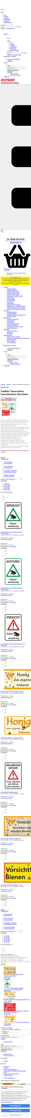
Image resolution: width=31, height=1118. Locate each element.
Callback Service (8, 1075)
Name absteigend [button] (8, 467)
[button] (10, 56)
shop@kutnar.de (15, 242)
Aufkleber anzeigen (12, 312)
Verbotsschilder (11, 299)
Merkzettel (6, 76)
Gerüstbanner (10, 322)
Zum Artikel (4, 548)
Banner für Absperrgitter (13, 323)
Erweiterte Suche (10, 28)
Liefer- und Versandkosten (10, 1069)
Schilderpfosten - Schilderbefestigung (16, 306)
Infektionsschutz (8, 22)
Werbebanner (7, 19)
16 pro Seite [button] (7, 485)
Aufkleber (6, 18)
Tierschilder (10, 302)
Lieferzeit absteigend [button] (9, 476)
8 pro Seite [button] (6, 483)
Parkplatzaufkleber (11, 313)
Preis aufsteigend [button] (8, 462)
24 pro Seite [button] (7, 486)
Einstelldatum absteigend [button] (10, 472)
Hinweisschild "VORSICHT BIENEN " (11, 838)
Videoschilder (10, 303)
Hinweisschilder (11, 300)
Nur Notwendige (15, 1110)
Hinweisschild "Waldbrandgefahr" (9, 792)
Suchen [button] (6, 34)
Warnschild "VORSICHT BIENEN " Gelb (11, 885)
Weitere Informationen (15, 1115)
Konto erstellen (14, 73)
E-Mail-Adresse (5, 1046)
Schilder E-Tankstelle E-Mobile (15, 296)
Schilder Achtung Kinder (13, 293)
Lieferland (9, 59)
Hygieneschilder (11, 341)
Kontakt (6, 1068)
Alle (5, 15)
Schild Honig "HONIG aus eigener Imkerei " (12, 737)
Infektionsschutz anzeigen (13, 336)
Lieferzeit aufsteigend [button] (9, 475)
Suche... (19, 26)
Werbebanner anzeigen (12, 319)
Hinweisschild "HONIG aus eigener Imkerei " (12, 691)
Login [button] (5, 62)
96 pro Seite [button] (7, 489)
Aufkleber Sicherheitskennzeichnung (16, 315)
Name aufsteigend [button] (8, 466)
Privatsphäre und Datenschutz (11, 1073)
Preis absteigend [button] (8, 463)
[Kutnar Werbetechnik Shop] (10, 83)
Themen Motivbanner (12, 325)
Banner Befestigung (12, 328)
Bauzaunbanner (11, 320)
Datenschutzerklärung (6, 1102)
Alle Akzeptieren (15, 1106)
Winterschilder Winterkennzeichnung (16, 309)
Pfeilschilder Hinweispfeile (14, 304)
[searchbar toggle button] (3, 231)
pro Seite (3, 492)
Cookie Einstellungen (9, 1078)
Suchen (3, 1039)
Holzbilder (9, 332)
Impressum (6, 1066)
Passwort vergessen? (15, 75)
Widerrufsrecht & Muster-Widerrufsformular (15, 1071)
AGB (5, 1072)
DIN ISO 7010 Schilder (13, 294)
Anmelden (5, 1033)
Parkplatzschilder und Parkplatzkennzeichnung (13, 291)
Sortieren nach (4, 479)
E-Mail (8, 67)
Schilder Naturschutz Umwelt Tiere (16, 307)
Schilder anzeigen (11, 288)
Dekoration (6, 21)
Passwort (9, 68)
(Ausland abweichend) (6, 539)
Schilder (6, 16)
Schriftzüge (10, 333)
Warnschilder (10, 297)
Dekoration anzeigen (12, 331)
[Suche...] (16, 27)
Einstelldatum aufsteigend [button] (10, 470)
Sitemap (6, 1061)
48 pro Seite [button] (7, 488)
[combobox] (5, 459)
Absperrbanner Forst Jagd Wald (15, 326)
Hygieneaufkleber (11, 316)
